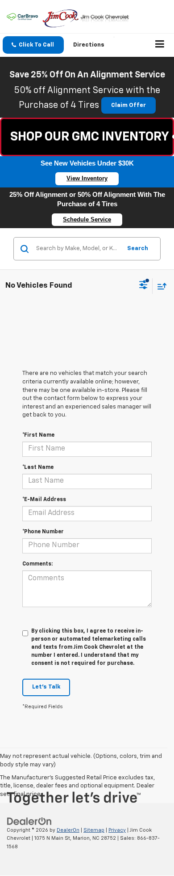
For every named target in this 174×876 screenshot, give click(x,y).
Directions (88, 45)
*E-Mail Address (44, 499)
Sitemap (93, 830)
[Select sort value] (160, 286)
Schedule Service (87, 219)
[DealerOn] (29, 821)
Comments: (37, 564)
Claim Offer (128, 105)
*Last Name (38, 467)
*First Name (38, 435)
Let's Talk (46, 687)
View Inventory (87, 178)
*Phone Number (43, 532)
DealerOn (68, 830)
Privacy (117, 830)
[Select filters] (143, 286)
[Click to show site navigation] (160, 45)
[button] (33, 45)
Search (137, 248)
